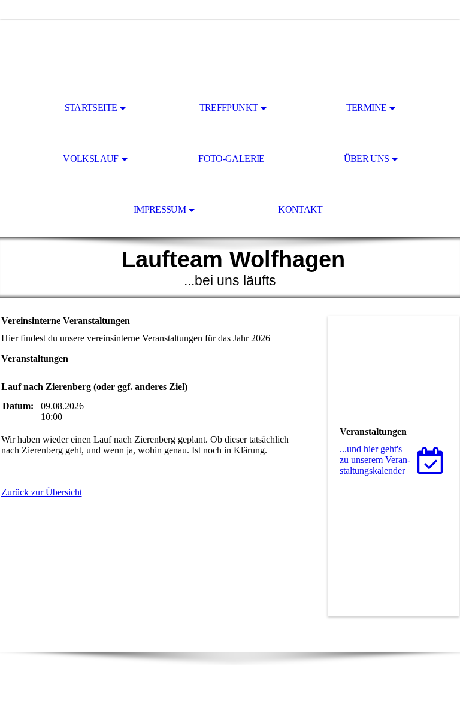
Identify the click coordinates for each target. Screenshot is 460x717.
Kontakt (300, 209)
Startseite (91, 107)
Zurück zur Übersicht (41, 492)
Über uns (366, 158)
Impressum (160, 209)
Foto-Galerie (231, 158)
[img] (230, 51)
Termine (366, 107)
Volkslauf (90, 158)
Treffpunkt (228, 107)
